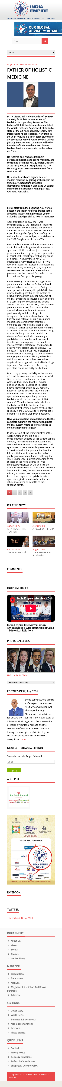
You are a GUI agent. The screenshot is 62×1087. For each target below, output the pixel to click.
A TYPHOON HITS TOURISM (16, 530)
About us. (15, 940)
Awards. (14, 954)
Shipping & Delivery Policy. (24, 1065)
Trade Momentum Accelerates (42, 554)
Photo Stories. (18, 1032)
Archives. (15, 982)
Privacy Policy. (17, 1052)
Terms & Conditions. (21, 1056)
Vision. (13, 945)
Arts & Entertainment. (21, 1023)
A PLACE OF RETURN (44, 528)
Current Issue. (17, 973)
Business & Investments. (23, 1019)
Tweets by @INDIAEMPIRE (21, 917)
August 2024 (12, 64)
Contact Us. (16, 1048)
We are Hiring (17, 958)
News (22, 64)
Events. (14, 949)
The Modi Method (16, 552)
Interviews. (16, 1028)
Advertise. (15, 995)
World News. (17, 1014)
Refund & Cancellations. (22, 1061)
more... (24, 739)
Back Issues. (17, 978)
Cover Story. (16, 1010)
